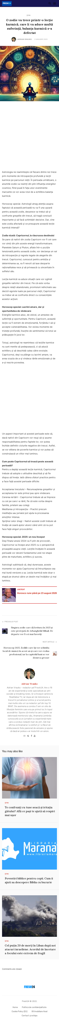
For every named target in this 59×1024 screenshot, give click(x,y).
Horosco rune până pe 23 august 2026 (37, 593)
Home (15, 1007)
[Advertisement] (29, 136)
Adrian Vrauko (24, 39)
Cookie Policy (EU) (19, 1011)
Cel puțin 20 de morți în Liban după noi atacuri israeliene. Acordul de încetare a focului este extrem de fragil (30, 949)
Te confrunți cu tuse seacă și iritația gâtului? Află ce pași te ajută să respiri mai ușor (30, 811)
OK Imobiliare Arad (39, 1011)
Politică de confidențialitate (34, 1007)
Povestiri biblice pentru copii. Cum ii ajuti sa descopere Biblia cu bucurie (29, 880)
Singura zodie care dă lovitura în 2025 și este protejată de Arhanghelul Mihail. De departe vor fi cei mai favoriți (32, 631)
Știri (28, 15)
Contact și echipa (29, 1015)
